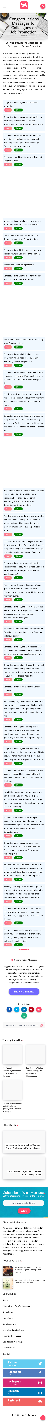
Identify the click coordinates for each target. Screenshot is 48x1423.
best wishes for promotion (23, 966)
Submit (24, 1211)
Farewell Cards (9, 1348)
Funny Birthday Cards (12, 1336)
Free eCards (8, 1318)
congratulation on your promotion (27, 970)
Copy (8, 110)
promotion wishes (31, 983)
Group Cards (8, 1312)
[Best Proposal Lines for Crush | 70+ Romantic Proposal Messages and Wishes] (8, 1271)
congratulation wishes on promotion (23, 973)
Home (5, 1300)
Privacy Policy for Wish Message (16, 1306)
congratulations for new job (17, 976)
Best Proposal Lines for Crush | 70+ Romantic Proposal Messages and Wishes (28, 1270)
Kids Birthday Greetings (13, 1342)
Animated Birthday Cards (13, 1330)
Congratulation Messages (25, 960)
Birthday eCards (10, 1324)
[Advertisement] (24, 193)
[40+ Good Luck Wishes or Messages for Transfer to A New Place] (8, 1283)
